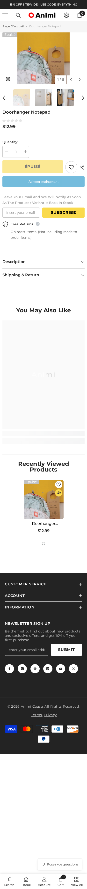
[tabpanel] (43, 508)
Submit (66, 649)
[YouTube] (60, 668)
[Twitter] (73, 668)
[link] (43, 433)
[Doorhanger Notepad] (44, 499)
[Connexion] (66, 15)
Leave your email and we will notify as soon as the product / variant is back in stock (41, 200)
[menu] (5, 15)
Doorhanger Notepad (43, 523)
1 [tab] (43, 543)
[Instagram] (22, 668)
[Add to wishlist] (71, 167)
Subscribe (63, 212)
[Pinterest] (35, 668)
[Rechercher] (18, 15)
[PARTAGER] (81, 167)
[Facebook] (9, 668)
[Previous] (71, 79)
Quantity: (10, 142)
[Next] (80, 79)
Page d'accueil (13, 26)
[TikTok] (47, 668)
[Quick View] (58, 493)
